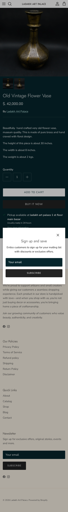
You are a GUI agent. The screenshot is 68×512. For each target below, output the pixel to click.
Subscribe (34, 273)
